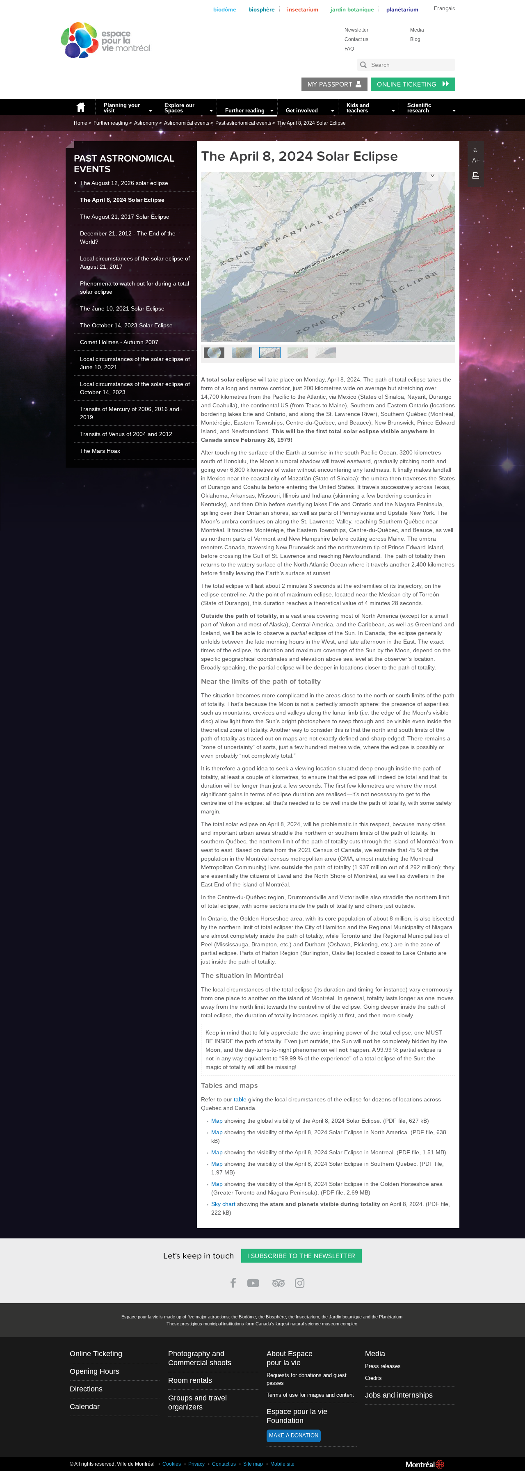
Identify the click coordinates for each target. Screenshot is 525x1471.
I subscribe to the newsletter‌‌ (301, 1256)
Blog (415, 39)
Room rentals (190, 1380)
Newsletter (356, 30)
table (240, 1099)
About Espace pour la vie (290, 1358)
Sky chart (223, 1204)
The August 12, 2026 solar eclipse (124, 183)
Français (444, 8)
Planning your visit (122, 108)
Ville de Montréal (425, 1464)
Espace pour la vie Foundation (297, 1416)
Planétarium (402, 9)
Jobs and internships (399, 1395)
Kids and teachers (358, 108)
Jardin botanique (352, 9)
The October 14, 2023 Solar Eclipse (126, 325)
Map (217, 1120)
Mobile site (282, 1464)
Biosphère (262, 9)
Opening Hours (94, 1371)
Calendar (85, 1406)
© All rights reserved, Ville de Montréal (112, 1464)
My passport (330, 84)
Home (80, 107)
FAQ (349, 49)
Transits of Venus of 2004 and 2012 (126, 434)
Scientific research (419, 108)
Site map (253, 1464)
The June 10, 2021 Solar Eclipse (122, 308)
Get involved (302, 110)
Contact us (356, 39)
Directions (86, 1389)
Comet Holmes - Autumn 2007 (119, 342)
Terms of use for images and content (310, 1395)
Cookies (171, 1464)
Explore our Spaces (179, 108)
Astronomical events (186, 123)
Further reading (245, 110)
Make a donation (293, 1435)
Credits (373, 1378)
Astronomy (146, 123)
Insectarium (302, 9)
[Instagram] (301, 1281)
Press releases (383, 1366)
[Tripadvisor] (278, 1279)
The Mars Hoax (100, 451)
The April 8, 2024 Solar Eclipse (311, 123)
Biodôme (224, 9)
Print (475, 175)
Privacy (196, 1464)
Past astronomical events (243, 123)
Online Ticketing (407, 84)
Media (417, 30)
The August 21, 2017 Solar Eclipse (124, 216)
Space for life (102, 66)
